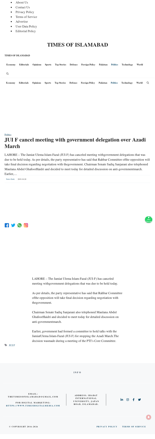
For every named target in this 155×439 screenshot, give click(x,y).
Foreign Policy (88, 64)
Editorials (24, 64)
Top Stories (60, 64)
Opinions (37, 64)
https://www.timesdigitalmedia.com (33, 405)
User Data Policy (26, 26)
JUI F (12, 345)
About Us (22, 2)
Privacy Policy (25, 12)
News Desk (10, 179)
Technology (127, 64)
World (140, 64)
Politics (114, 64)
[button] (7, 73)
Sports (48, 64)
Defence (74, 64)
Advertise (22, 21)
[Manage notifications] (148, 417)
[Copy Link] (26, 225)
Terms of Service (26, 17)
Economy (11, 64)
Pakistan (103, 64)
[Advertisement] (77, 111)
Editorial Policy (26, 31)
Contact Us (23, 7)
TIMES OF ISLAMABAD (77, 44)
